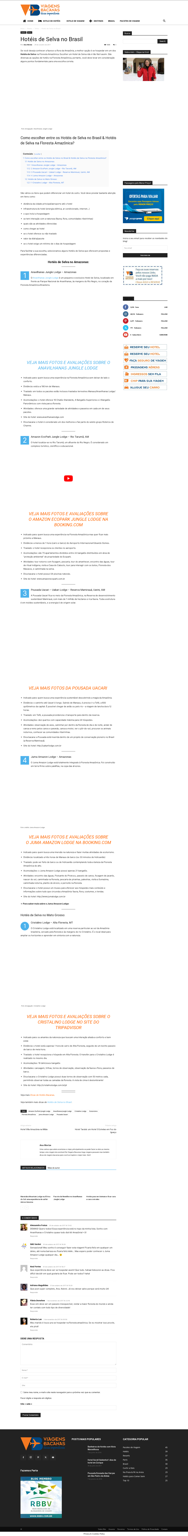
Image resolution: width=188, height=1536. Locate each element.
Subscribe (163, 335)
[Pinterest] (38, 1457)
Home (30, 21)
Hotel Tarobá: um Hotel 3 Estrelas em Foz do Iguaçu (95, 1131)
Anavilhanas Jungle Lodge (45, 277)
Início (22, 28)
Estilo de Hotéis (51, 21)
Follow (164, 314)
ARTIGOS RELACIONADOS (33, 1168)
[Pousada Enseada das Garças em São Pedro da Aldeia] (78, 1476)
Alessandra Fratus (38, 1225)
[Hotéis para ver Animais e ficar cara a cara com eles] (101, 1184)
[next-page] (26, 1207)
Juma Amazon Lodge (46, 1114)
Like (165, 307)
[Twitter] (45, 1457)
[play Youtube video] (68, 478)
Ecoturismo (93, 1111)
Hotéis (29, 28)
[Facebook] (23, 1457)
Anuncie (112, 1529)
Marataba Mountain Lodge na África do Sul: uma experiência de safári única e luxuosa (35, 1199)
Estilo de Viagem (75, 21)
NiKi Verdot (35, 1244)
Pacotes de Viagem (130, 21)
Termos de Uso (133, 1529)
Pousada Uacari (62, 1114)
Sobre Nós (102, 1529)
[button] (164, 21)
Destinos (98, 21)
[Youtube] (53, 1457)
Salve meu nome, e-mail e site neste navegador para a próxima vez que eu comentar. (61, 1392)
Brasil (111, 21)
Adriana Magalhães (39, 1285)
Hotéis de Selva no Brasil (59, 1102)
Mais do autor (54, 1168)
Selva (37, 28)
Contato (164, 1529)
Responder (34, 1236)
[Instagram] (30, 1457)
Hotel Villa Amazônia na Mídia (34, 1129)
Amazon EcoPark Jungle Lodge (39, 1111)
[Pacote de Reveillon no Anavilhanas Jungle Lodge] (68, 1184)
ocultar (37, 154)
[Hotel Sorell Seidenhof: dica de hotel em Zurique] (78, 1463)
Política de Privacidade (150, 1529)
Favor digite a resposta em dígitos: (36, 1398)
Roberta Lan (36, 1319)
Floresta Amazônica (29, 1114)
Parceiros (121, 1529)
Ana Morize (28, 45)
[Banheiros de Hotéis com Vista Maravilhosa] (78, 1450)
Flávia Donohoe (37, 1300)
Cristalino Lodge (80, 1111)
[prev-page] (22, 1207)
